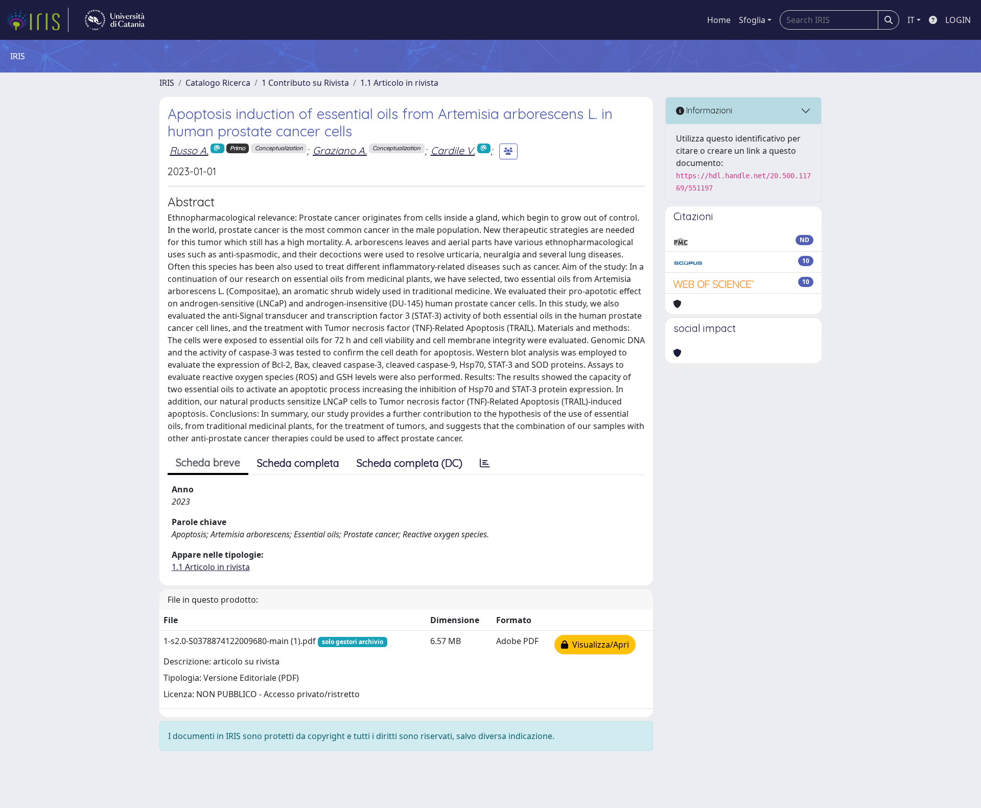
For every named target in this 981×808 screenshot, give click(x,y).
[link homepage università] (115, 20)
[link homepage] (37, 20)
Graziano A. (340, 150)
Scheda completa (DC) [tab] (409, 463)
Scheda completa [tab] (298, 463)
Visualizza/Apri (598, 644)
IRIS (166, 82)
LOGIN (958, 20)
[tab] (485, 463)
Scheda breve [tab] (208, 462)
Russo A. (189, 150)
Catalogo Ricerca (217, 82)
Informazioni (708, 110)
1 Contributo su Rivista (305, 82)
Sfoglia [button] (752, 20)
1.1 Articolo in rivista (399, 82)
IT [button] (911, 20)
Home (719, 20)
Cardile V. (453, 150)
